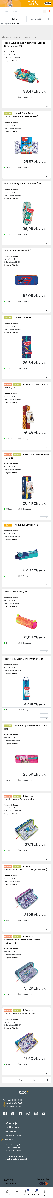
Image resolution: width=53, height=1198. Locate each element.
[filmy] (43, 1113)
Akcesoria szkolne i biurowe (17, 37)
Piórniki (34, 37)
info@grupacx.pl (19, 1159)
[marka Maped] (5, 1113)
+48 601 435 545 (16, 1156)
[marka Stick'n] (20, 1113)
